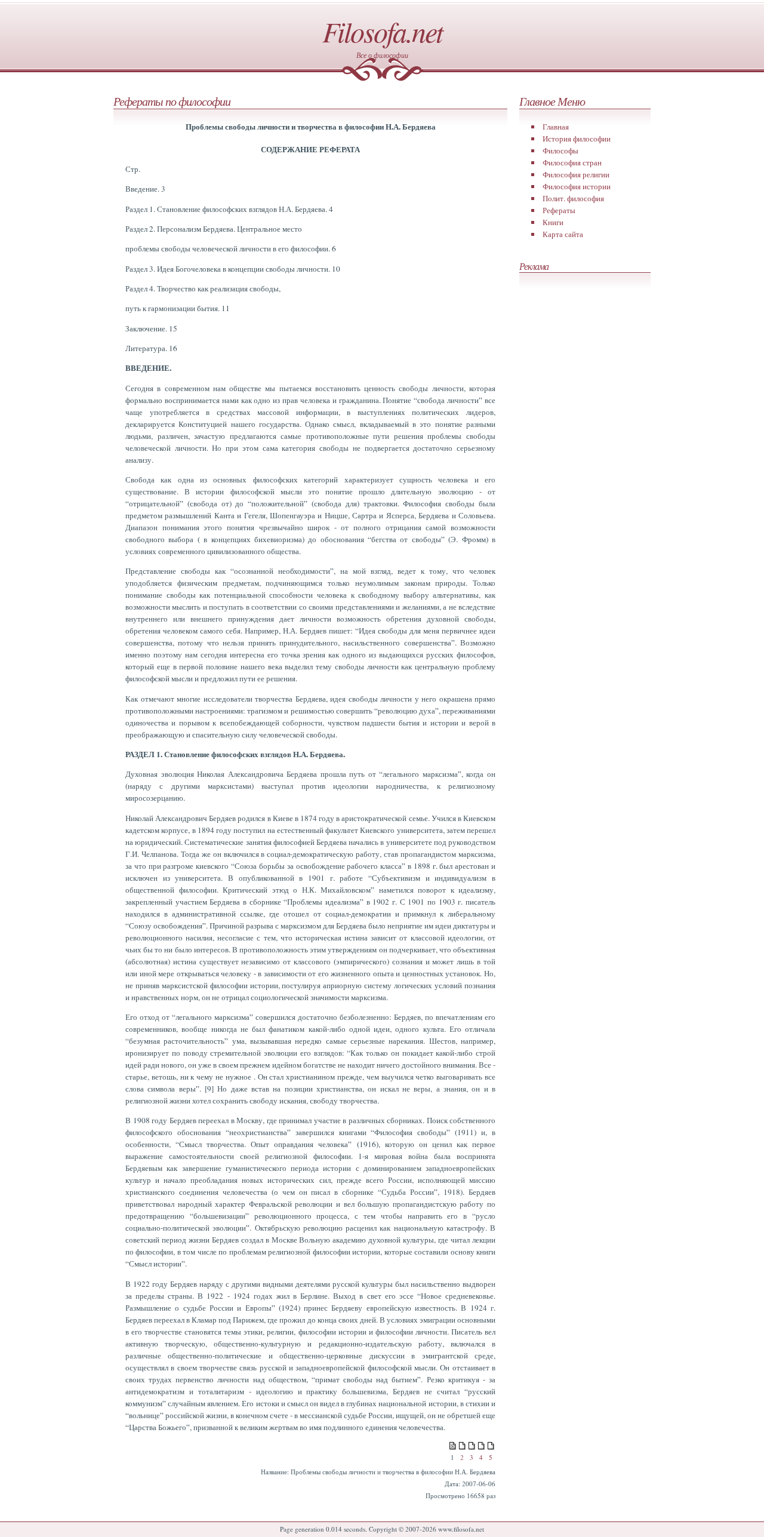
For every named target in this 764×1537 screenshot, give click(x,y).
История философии (577, 138)
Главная (556, 126)
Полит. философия (573, 198)
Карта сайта (563, 234)
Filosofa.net (382, 31)
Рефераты (559, 210)
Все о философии (382, 55)
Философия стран (572, 162)
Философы (560, 150)
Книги (553, 222)
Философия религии (576, 174)
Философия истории (577, 186)
